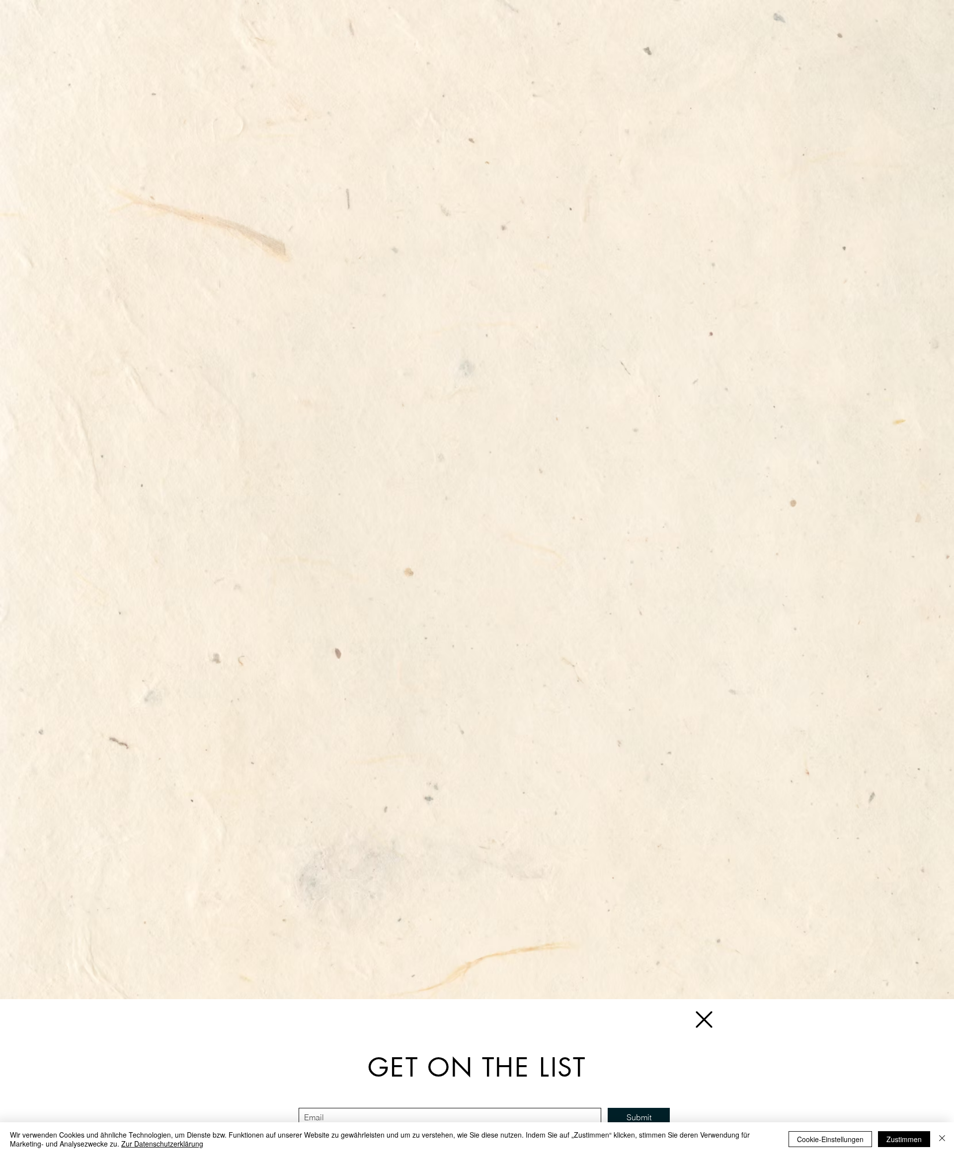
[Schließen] (942, 1139)
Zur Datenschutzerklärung (162, 1144)
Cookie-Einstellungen (830, 1139)
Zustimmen (904, 1139)
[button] (704, 1019)
